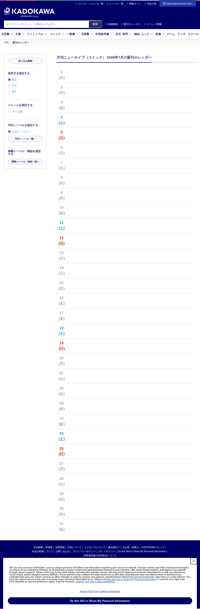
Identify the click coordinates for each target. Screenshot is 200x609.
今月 (14, 85)
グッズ (181, 34)
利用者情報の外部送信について (100, 555)
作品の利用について (42, 551)
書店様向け (114, 547)
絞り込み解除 (25, 61)
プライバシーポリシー (84, 551)
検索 (95, 24)
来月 (14, 91)
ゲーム (171, 34)
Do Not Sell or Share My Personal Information (142, 551)
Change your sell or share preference (95, 582)
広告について (74, 547)
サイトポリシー (107, 551)
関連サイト (135, 3)
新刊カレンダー (132, 24)
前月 (14, 79)
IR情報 (49, 547)
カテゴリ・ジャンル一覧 (91, 3)
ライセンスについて (94, 547)
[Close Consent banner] (194, 561)
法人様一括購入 (130, 547)
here (51, 572)
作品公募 (151, 3)
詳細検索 (113, 24)
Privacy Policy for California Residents (100, 591)
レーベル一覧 (116, 3)
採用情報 (60, 547)
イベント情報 (154, 24)
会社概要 (38, 547)
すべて (16, 111)
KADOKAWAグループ (153, 547)
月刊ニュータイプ (21, 131)
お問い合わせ (63, 551)
